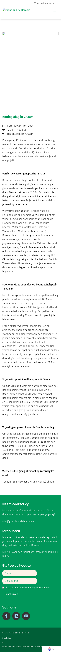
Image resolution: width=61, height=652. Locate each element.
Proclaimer (7, 638)
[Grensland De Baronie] (16, 11)
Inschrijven (11, 594)
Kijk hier (6, 552)
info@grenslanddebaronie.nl (18, 521)
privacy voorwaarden (38, 587)
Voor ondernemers (44, 3)
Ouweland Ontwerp (33, 646)
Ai (3, 642)
